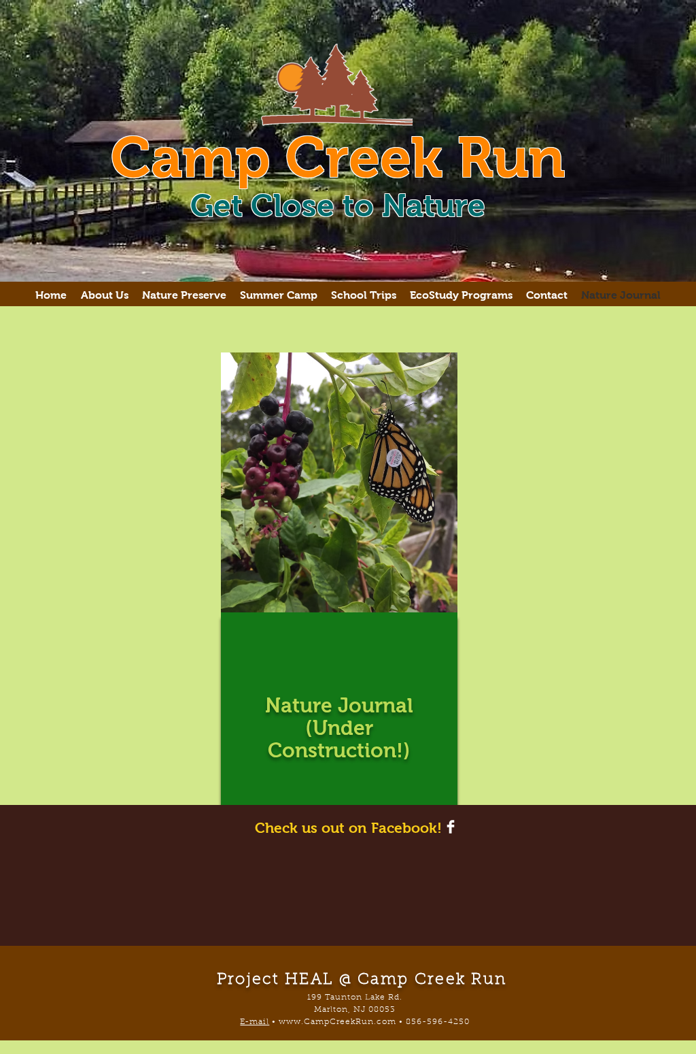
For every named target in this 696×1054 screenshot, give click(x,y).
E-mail (254, 1022)
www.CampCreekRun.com (337, 1022)
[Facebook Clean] (450, 827)
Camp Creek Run (338, 157)
